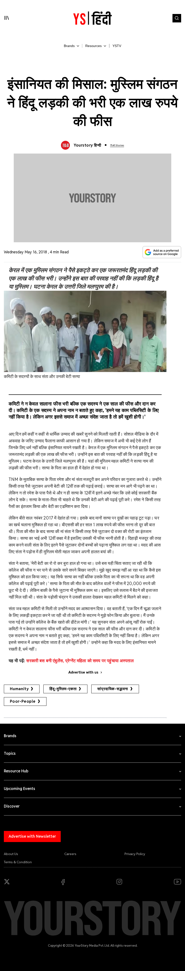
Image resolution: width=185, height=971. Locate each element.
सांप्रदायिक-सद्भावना (112, 688)
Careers (70, 854)
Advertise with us (83, 672)
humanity (19, 688)
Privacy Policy (135, 854)
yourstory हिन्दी (87, 145)
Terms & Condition (18, 862)
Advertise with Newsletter (32, 836)
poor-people (23, 701)
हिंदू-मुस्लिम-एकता (63, 688)
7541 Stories (117, 145)
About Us (11, 854)
